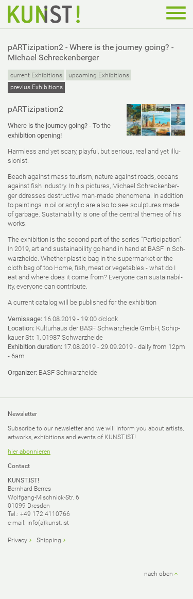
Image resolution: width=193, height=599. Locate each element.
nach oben (158, 573)
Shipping (49, 540)
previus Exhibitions (36, 87)
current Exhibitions (36, 75)
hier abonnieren (29, 451)
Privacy (17, 540)
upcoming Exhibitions (98, 75)
